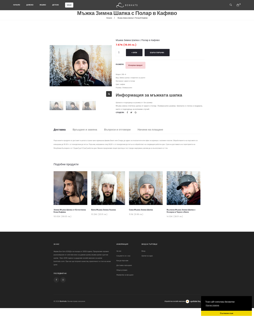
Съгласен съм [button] (226, 313)
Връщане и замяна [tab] (85, 129)
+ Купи (134, 52)
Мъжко (43, 5)
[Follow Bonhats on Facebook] (56, 280)
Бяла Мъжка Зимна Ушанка (103, 209)
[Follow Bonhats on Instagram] (63, 280)
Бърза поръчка (157, 52)
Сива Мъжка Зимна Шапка (141, 209)
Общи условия (121, 270)
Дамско (29, 5)
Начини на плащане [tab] (150, 129)
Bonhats (63, 301)
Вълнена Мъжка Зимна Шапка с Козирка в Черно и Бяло (181, 210)
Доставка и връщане (124, 265)
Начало (16, 5)
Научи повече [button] (212, 305)
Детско (55, 5)
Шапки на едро (147, 256)
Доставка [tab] (60, 129)
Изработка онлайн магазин (175, 301)
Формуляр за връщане (124, 275)
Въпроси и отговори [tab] (117, 129)
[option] (81, 66)
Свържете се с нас (123, 256)
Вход (143, 251)
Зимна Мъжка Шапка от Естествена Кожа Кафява (70, 210)
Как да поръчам (122, 260)
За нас (118, 251)
